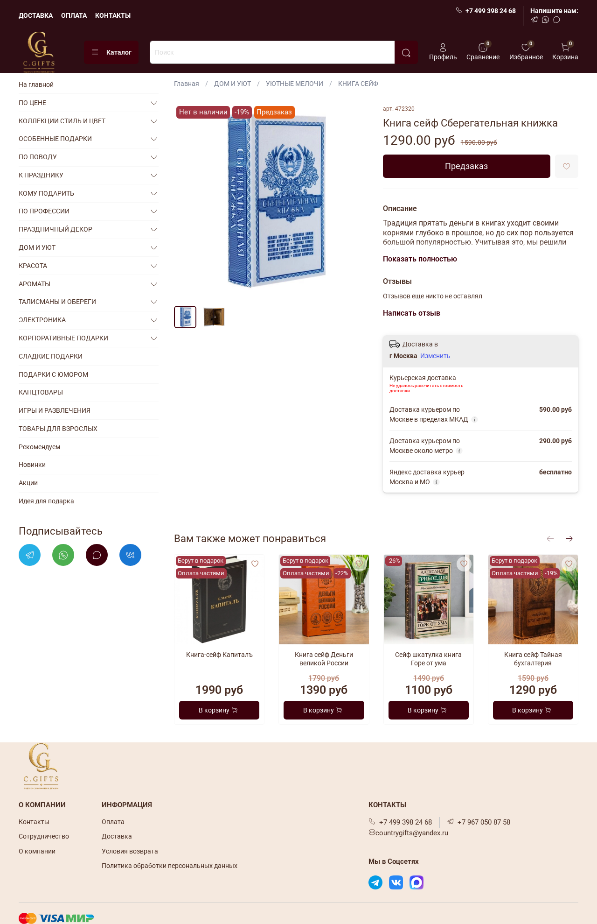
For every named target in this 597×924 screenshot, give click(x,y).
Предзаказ (466, 166)
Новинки (32, 464)
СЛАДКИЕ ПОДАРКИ (51, 356)
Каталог (119, 52)
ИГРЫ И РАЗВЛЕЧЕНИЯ (54, 410)
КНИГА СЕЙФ (358, 83)
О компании (37, 851)
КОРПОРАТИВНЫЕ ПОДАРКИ (63, 338)
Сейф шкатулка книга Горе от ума (428, 659)
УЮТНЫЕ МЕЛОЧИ (294, 83)
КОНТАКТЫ (113, 15)
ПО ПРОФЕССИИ (44, 211)
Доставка (117, 836)
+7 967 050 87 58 (484, 822)
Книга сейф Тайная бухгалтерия (533, 659)
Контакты (34, 821)
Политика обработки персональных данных (169, 865)
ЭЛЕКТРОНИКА (42, 320)
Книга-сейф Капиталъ (219, 654)
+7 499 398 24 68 (490, 10)
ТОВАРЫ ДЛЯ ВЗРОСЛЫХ (58, 428)
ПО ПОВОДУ (38, 157)
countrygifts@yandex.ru (411, 833)
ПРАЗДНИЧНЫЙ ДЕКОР (55, 229)
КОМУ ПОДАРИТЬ (46, 193)
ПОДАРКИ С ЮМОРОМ (53, 374)
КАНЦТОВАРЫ (41, 392)
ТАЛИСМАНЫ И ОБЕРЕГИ (57, 301)
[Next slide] (357, 202)
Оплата (113, 821)
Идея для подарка (46, 501)
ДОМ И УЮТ (232, 83)
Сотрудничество (44, 836)
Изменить (435, 356)
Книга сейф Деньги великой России (324, 659)
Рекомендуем (39, 447)
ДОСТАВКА (36, 15)
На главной (36, 84)
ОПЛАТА (74, 15)
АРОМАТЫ (34, 284)
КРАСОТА (33, 265)
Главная (186, 83)
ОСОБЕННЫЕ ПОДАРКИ (55, 138)
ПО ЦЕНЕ (32, 102)
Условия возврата (130, 851)
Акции (28, 483)
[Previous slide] (187, 202)
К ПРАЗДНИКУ (41, 175)
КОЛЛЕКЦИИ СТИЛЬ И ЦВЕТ (62, 121)
